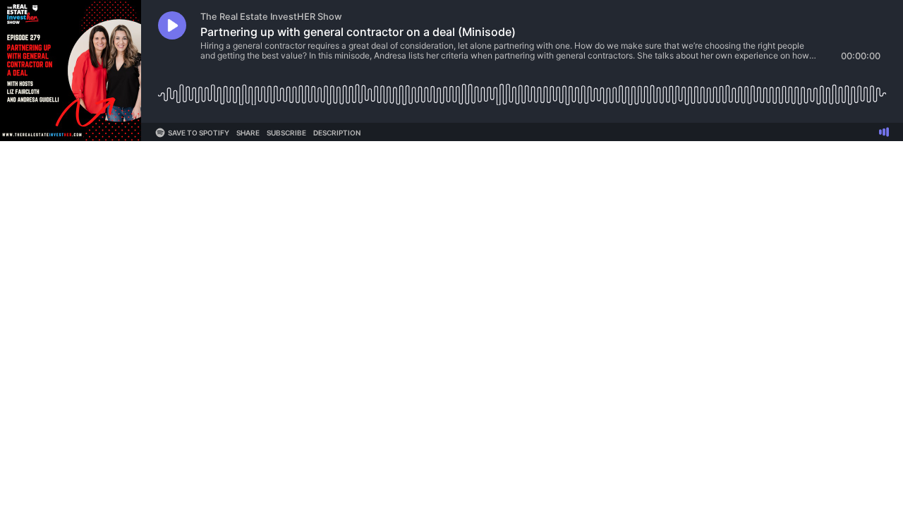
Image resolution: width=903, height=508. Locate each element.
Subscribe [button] (286, 132)
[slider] (522, 89)
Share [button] (248, 132)
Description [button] (336, 132)
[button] (172, 25)
